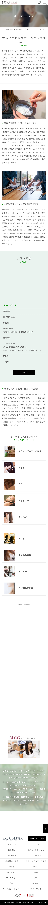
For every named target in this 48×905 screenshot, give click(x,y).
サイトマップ (36, 889)
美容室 (27, 604)
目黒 (20, 604)
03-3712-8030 (9, 317)
